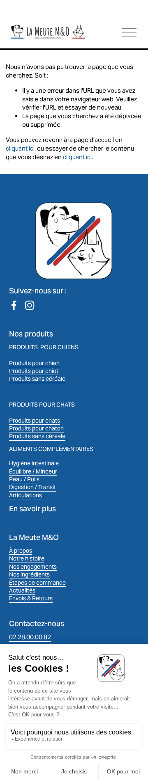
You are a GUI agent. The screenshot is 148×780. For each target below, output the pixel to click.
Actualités (22, 590)
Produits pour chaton (36, 428)
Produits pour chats (34, 420)
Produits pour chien (34, 363)
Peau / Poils (24, 479)
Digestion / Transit (32, 487)
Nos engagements (33, 566)
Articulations (25, 495)
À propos (20, 550)
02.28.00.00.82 (30, 637)
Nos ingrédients (29, 574)
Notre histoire (26, 558)
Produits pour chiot (33, 371)
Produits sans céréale (37, 378)
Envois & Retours (31, 598)
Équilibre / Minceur (33, 471)
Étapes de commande (37, 582)
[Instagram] (30, 305)
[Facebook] (14, 305)
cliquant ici (20, 148)
